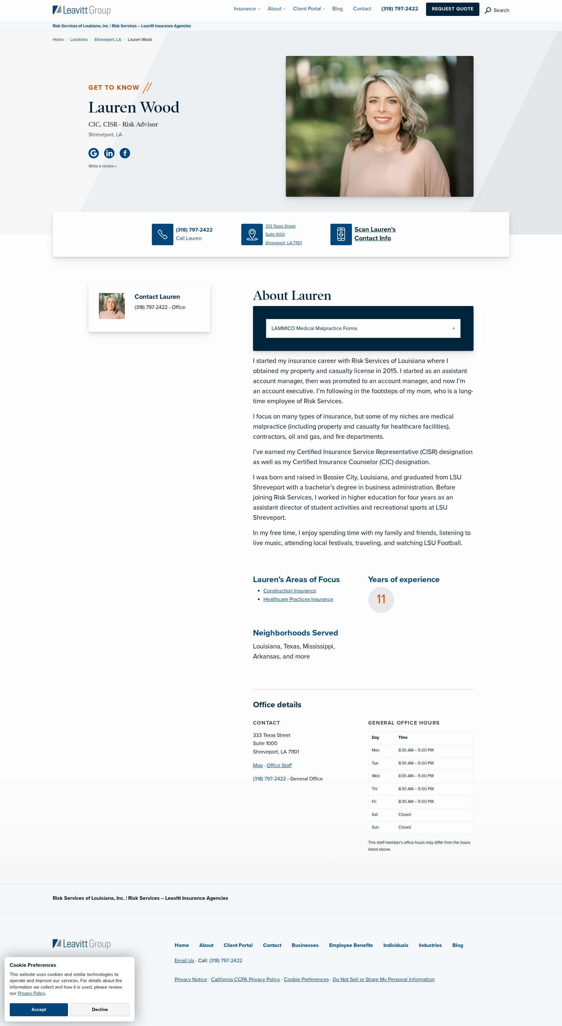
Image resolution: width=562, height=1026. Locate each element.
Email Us (184, 960)
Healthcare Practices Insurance (298, 599)
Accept (39, 1009)
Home (58, 39)
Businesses (305, 945)
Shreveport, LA (107, 39)
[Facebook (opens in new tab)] (127, 153)
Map (258, 765)
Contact (272, 945)
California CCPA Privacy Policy (245, 979)
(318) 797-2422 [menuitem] (399, 9)
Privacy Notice (191, 979)
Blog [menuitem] (337, 9)
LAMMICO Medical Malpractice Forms (314, 328)
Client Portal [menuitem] (307, 9)
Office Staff (279, 765)
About (206, 945)
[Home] (82, 943)
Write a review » (102, 166)
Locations (79, 39)
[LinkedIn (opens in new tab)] (112, 153)
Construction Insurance (289, 591)
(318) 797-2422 (269, 779)
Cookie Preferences (306, 979)
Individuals (395, 945)
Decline (100, 1009)
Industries (430, 945)
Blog (457, 945)
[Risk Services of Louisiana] (82, 10)
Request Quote (453, 9)
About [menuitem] (275, 9)
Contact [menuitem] (362, 9)
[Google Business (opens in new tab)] (96, 153)
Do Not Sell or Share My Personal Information (384, 979)
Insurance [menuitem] (245, 9)
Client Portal (238, 945)
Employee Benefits (351, 945)
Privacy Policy (31, 993)
